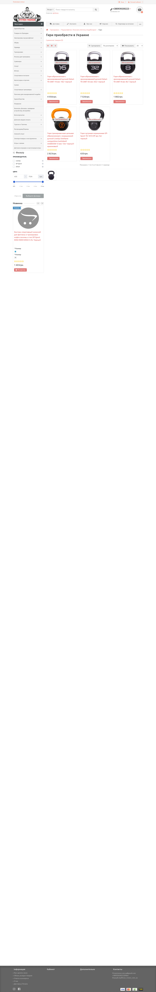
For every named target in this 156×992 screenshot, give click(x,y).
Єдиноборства (19, 28)
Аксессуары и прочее (21, 80)
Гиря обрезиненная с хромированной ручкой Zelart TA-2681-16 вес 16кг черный (60, 79)
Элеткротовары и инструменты (25, 138)
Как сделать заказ (20, 973)
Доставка (55, 24)
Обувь (16, 43)
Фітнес (16, 71)
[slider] (14, 181)
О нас (16, 981)
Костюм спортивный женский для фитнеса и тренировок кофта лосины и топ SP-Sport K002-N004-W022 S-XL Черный (27, 236)
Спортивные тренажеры (23, 90)
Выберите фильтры (33, 196)
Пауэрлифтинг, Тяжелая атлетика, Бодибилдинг (79, 30)
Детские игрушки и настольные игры (27, 148)
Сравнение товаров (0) (54, 40)
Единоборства (19, 99)
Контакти (72, 24)
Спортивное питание (21, 75)
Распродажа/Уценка (21, 129)
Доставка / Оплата (21, 984)
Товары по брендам (21, 33)
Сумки (16, 85)
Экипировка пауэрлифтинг (24, 38)
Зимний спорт (19, 134)
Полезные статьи (18, 2)
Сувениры (17, 61)
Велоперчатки (19, 115)
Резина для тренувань (22, 57)
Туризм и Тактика (20, 124)
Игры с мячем (19, 143)
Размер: (18, 248)
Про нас (89, 24)
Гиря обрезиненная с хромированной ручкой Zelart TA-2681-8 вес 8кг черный (127, 79)
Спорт (16, 66)
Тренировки (18, 52)
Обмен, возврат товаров (23, 976)
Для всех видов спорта (22, 120)
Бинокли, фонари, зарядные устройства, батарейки (24, 110)
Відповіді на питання (126, 24)
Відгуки (105, 24)
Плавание (17, 104)
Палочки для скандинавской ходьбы (27, 94)
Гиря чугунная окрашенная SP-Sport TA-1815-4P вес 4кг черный (94, 136)
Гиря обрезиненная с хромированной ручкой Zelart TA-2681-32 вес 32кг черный (93, 79)
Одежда (17, 47)
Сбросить (17, 196)
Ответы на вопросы (21, 978)
